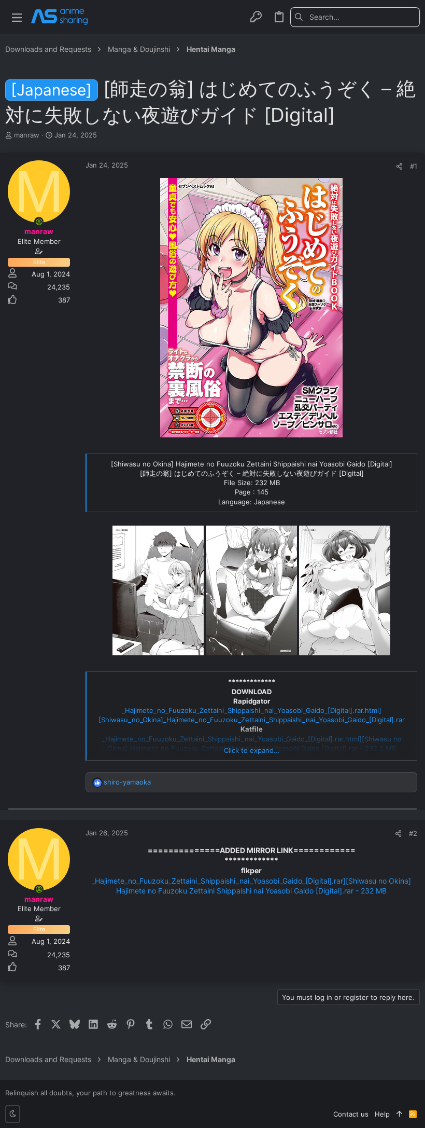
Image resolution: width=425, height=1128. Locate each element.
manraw (26, 135)
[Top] (399, 1114)
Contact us (351, 1114)
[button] (17, 17)
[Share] (399, 166)
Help (382, 1114)
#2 (413, 833)
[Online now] (39, 221)
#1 (413, 166)
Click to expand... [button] (252, 750)
